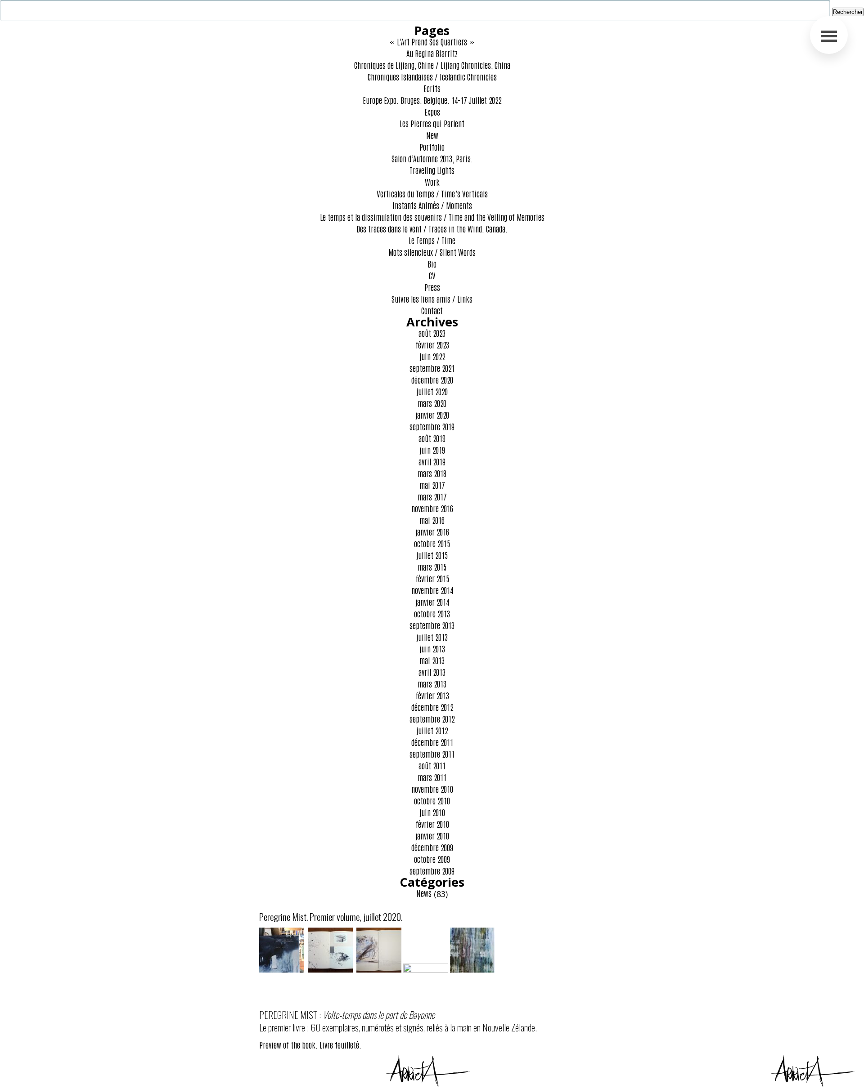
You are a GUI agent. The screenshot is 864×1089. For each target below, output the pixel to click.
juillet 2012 (432, 730)
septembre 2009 (432, 870)
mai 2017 (432, 484)
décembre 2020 (432, 379)
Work (432, 181)
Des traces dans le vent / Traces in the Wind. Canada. (432, 228)
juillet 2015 (432, 554)
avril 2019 (432, 461)
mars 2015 (432, 566)
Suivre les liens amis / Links (432, 298)
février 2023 (432, 344)
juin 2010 (432, 812)
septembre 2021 (432, 367)
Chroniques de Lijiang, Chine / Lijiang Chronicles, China (432, 64)
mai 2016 (432, 519)
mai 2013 (432, 660)
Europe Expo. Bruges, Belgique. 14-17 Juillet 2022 (432, 99)
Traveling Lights (432, 170)
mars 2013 (432, 683)
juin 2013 (432, 648)
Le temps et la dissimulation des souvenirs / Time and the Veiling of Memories (432, 216)
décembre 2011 (432, 741)
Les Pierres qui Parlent (432, 123)
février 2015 (432, 578)
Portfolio (432, 146)
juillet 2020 (432, 391)
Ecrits (432, 88)
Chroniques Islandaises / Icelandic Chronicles (432, 76)
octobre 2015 (432, 543)
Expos (432, 111)
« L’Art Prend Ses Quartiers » (432, 41)
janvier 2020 (432, 414)
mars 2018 (432, 473)
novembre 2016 (432, 508)
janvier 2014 (432, 601)
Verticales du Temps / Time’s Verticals (432, 193)
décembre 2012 (432, 706)
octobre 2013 (432, 613)
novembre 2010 (432, 788)
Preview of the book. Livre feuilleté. (310, 1044)
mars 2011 (432, 777)
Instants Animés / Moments (432, 205)
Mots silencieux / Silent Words (432, 251)
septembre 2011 (432, 753)
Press (432, 286)
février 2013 (432, 695)
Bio (432, 263)
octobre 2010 (432, 800)
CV (432, 275)
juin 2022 (432, 356)
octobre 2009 (432, 858)
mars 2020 (432, 402)
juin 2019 (432, 449)
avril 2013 (432, 671)
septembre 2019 (432, 426)
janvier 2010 (432, 835)
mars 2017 (432, 496)
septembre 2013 (432, 625)
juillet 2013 (432, 636)
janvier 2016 (432, 531)
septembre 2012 (432, 718)
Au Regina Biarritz (432, 53)
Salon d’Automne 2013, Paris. (432, 158)
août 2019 (432, 438)
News (424, 893)
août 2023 (432, 332)
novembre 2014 (432, 590)
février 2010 (432, 823)
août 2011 (432, 765)
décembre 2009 (432, 847)
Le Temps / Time (432, 240)
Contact (432, 310)
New (432, 134)
